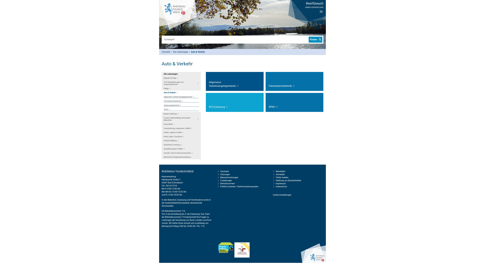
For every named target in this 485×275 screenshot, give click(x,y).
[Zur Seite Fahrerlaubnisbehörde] (294, 85)
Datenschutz (281, 186)
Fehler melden (282, 177)
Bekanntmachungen (229, 177)
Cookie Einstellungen (282, 195)
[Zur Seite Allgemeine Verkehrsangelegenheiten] (238, 85)
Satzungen (225, 174)
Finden (314, 39)
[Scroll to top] (479, 257)
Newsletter (280, 171)
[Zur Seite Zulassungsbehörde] (227, 106)
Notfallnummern (227, 183)
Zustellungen (226, 180)
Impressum (281, 183)
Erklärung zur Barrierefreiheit (288, 180)
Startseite (224, 171)
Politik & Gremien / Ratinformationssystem (239, 186)
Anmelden (280, 174)
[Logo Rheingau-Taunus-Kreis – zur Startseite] (178, 15)
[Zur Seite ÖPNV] (277, 106)
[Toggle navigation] (321, 14)
